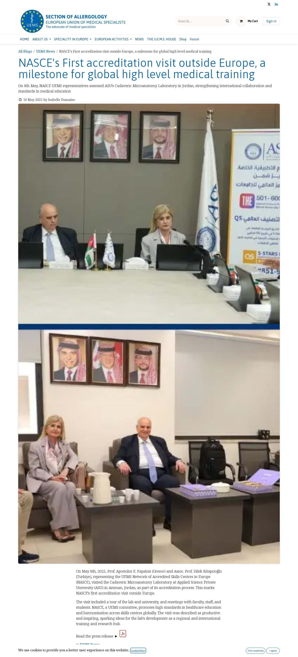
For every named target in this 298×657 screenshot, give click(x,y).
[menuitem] (24, 39)
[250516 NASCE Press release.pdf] (123, 634)
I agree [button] (273, 650)
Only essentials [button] (256, 650)
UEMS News (45, 51)
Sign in (271, 21)
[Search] (227, 21)
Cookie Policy (138, 650)
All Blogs (25, 51)
